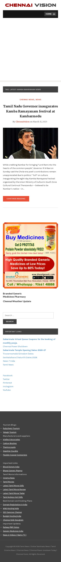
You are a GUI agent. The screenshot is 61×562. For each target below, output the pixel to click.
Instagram (8, 386)
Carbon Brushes (10, 443)
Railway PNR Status (11, 527)
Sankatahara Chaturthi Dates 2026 (20, 357)
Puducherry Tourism (11, 428)
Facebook (7, 375)
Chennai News (27, 100)
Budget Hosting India (12, 516)
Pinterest (7, 383)
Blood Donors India (11, 467)
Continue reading (18, 200)
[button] (50, 14)
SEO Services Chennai (12, 512)
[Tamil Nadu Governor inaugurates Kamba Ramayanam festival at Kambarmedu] (30, 143)
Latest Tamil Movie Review (14, 489)
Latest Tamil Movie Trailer (14, 493)
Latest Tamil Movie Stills (13, 486)
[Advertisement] (30, 49)
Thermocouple (9, 447)
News (38, 100)
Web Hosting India (11, 508)
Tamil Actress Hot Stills (13, 497)
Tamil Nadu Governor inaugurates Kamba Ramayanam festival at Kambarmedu (30, 111)
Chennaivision (22, 121)
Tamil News (8, 364)
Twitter (6, 379)
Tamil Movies (8, 482)
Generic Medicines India (13, 531)
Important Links (13, 331)
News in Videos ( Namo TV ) (14, 535)
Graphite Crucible (10, 451)
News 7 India (9, 361)
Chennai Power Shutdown (15, 346)
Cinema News (9, 478)
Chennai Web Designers (13, 520)
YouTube (7, 390)
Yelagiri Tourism (9, 432)
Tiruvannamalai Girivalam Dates (18, 353)
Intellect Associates (11, 439)
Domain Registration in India (15, 504)
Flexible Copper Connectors (15, 455)
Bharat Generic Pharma (12, 471)
